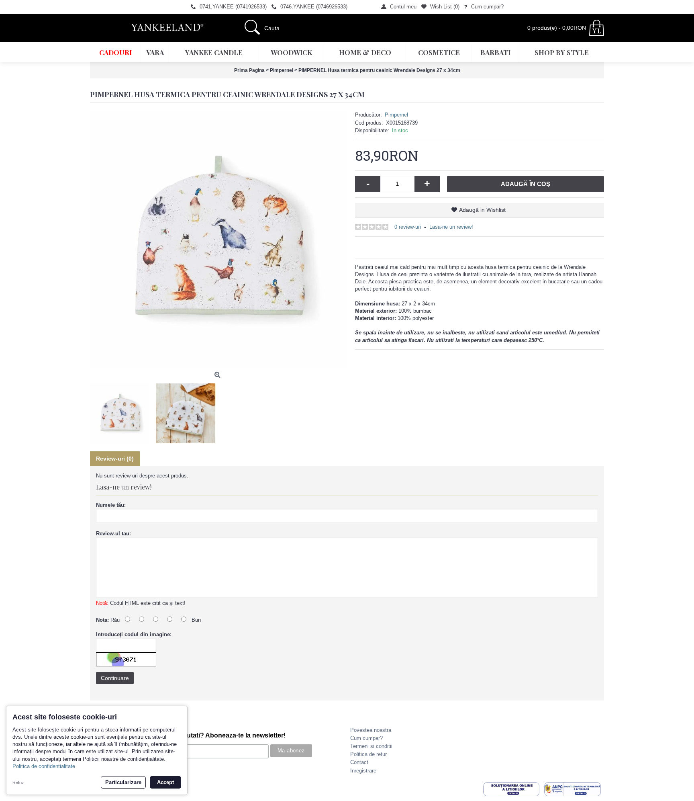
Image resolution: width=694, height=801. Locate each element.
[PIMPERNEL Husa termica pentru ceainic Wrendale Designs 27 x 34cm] (218, 239)
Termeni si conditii (371, 746)
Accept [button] (165, 782)
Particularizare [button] (123, 782)
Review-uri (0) (115, 458)
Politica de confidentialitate (43, 766)
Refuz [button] (18, 782)
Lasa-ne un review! (451, 227)
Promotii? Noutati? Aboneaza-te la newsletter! (216, 735)
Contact (359, 762)
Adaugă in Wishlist (482, 210)
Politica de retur (368, 754)
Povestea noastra (370, 730)
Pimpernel (396, 115)
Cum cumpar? (366, 738)
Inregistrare (363, 771)
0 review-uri (407, 227)
